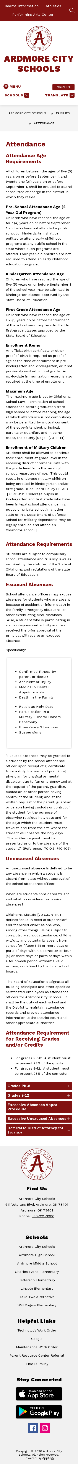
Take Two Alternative (37, 1297)
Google (36, 1339)
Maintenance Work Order (37, 1347)
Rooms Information (22, 6)
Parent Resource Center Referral (37, 1355)
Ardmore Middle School (37, 1263)
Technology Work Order (36, 1330)
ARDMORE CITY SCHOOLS (27, 113)
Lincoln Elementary (37, 1288)
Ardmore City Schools (37, 1247)
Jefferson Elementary (37, 1280)
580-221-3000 (43, 1216)
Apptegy (48, 1458)
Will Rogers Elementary (37, 1305)
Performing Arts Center (33, 14)
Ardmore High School (37, 1255)
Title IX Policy (37, 1364)
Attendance (44, 123)
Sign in (63, 87)
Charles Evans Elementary (37, 1272)
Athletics (53, 6)
